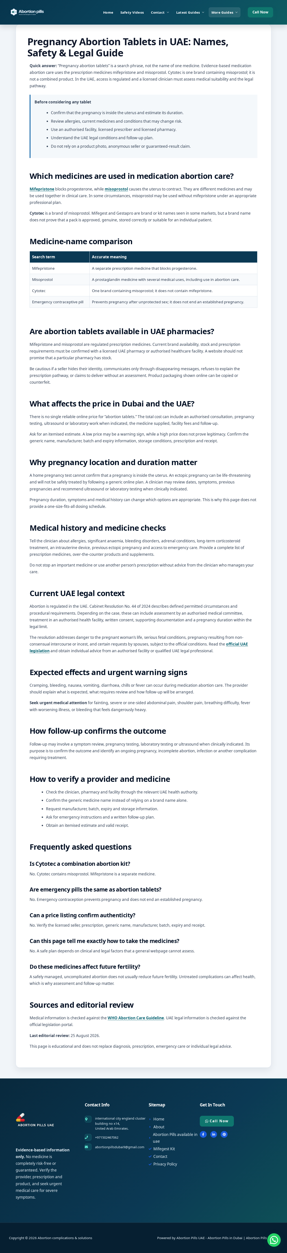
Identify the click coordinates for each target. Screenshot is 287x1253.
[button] (260, 12)
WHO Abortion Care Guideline (136, 1017)
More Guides (222, 12)
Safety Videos (132, 12)
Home (108, 12)
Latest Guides (188, 12)
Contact (158, 12)
